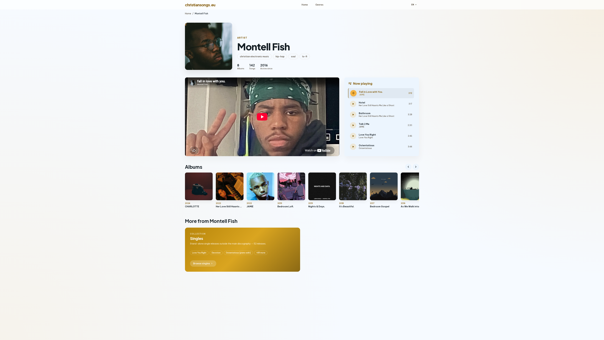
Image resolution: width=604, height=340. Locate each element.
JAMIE (362, 95)
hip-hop (280, 56)
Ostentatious (365, 148)
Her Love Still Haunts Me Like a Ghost (376, 105)
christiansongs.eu (200, 4)
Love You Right (366, 137)
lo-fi (304, 56)
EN (414, 4)
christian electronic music (254, 56)
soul (293, 56)
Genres (319, 4)
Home (305, 4)
